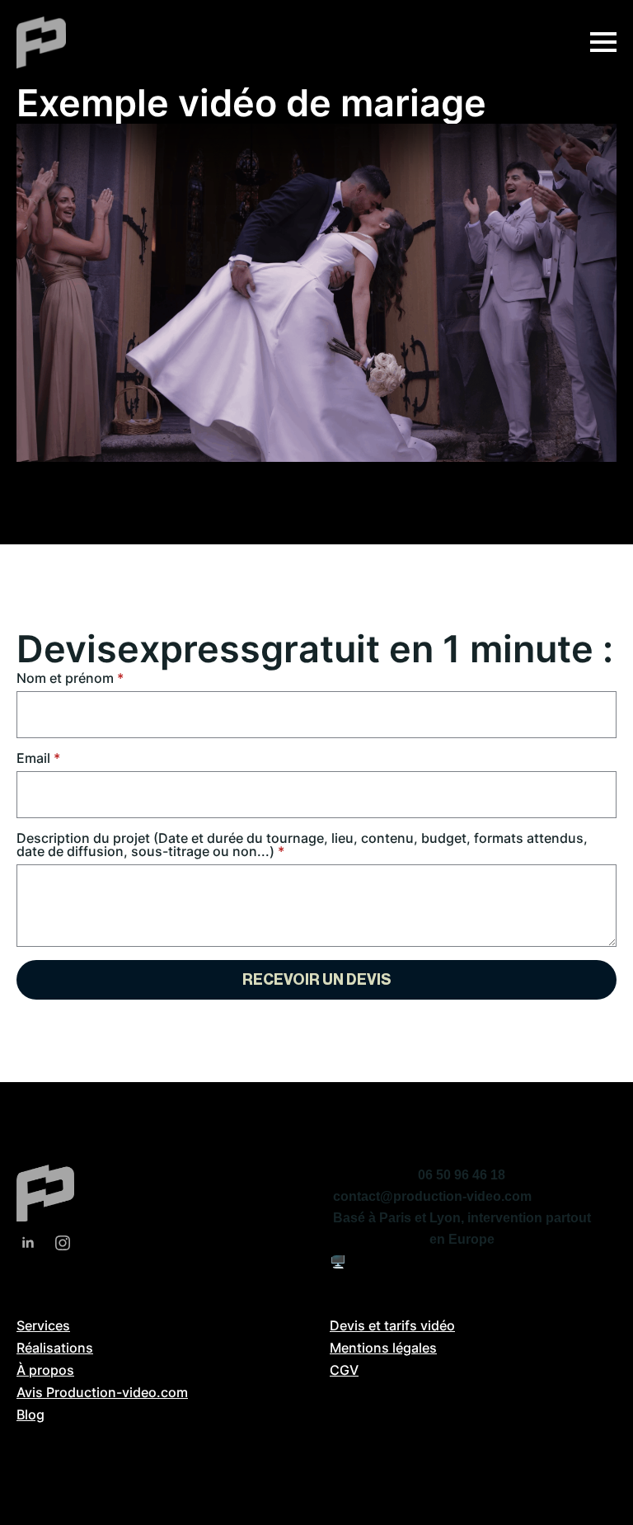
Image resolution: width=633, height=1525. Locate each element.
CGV (344, 1370)
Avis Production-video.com (102, 1392)
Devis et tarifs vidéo (392, 1325)
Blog (30, 1414)
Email (38, 758)
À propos (45, 1370)
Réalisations (54, 1347)
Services (43, 1325)
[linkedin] (28, 1242)
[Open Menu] (603, 42)
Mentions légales (383, 1347)
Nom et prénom (70, 678)
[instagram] (62, 1242)
